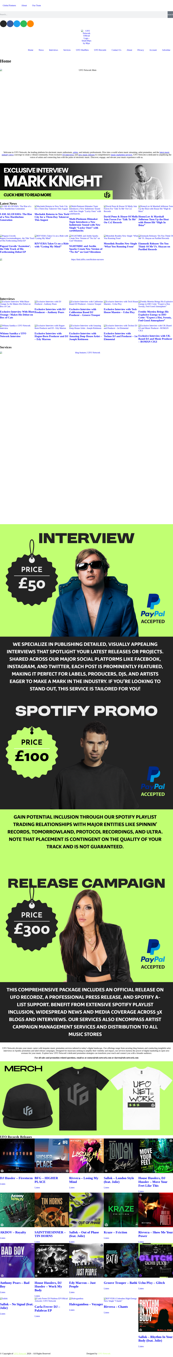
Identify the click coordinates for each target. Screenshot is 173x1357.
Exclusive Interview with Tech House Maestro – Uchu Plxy (120, 311)
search (170, 14)
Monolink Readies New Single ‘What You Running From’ (120, 245)
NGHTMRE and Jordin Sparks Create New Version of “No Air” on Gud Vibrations (85, 249)
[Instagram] (3, 23)
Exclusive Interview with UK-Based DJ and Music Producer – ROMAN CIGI (155, 338)
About (24, 5)
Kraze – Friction (115, 1232)
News (41, 50)
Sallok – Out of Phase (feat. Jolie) (84, 1234)
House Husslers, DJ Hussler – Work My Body (48, 1286)
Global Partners (9, 5)
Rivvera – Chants (116, 1306)
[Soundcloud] (30, 23)
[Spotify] (23, 23)
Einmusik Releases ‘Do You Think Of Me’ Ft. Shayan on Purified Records (154, 246)
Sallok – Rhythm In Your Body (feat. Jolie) (155, 1338)
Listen (2, 1184)
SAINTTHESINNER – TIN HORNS (50, 1234)
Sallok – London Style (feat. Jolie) (119, 1180)
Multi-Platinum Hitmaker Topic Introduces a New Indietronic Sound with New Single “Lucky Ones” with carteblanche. (84, 225)
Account (153, 50)
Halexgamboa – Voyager (86, 1304)
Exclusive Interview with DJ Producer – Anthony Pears (50, 311)
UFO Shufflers (82, 50)
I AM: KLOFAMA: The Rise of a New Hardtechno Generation (16, 217)
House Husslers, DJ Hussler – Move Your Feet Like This (153, 1181)
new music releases (86, 155)
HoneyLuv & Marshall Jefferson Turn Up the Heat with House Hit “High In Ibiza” (153, 221)
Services (67, 50)
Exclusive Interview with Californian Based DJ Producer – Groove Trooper (84, 312)
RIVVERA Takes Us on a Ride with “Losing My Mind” (52, 245)
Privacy (140, 50)
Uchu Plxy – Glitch (151, 1283)
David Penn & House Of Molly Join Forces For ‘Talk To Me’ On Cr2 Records (121, 219)
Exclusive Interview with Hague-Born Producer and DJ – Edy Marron (51, 336)
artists (75, 152)
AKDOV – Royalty (13, 1232)
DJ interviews (68, 155)
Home (30, 50)
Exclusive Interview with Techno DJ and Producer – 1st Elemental (120, 336)
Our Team (36, 5)
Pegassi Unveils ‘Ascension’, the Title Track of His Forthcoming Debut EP (15, 249)
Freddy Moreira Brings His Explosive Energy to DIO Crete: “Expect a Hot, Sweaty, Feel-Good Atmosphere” (155, 316)
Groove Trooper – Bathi (120, 1283)
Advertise (166, 50)
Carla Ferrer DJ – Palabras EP (47, 1308)
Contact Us (116, 50)
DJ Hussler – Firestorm (16, 1178)
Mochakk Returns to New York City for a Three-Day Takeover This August (52, 217)
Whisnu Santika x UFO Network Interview (13, 335)
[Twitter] (17, 23)
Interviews (53, 50)
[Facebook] (10, 23)
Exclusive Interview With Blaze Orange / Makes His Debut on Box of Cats (17, 314)
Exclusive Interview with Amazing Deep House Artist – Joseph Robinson (85, 336)
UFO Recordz (100, 50)
